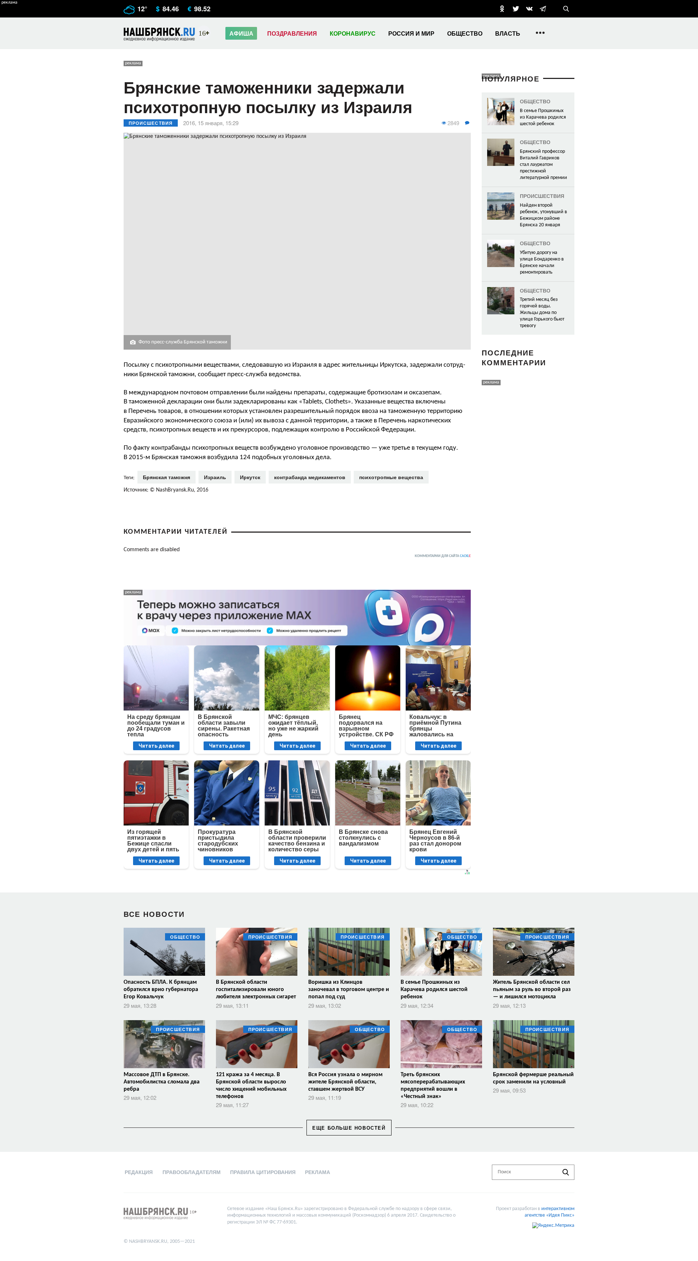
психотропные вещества (391, 477)
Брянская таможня (166, 477)
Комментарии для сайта (443, 556)
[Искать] (565, 1172)
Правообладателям (192, 1172)
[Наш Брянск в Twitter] (516, 8)
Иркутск (250, 477)
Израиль (215, 477)
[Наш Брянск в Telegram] (542, 8)
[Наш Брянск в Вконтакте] (529, 8)
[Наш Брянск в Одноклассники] (502, 8)
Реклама (317, 1172)
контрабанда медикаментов (309, 477)
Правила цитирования (263, 1172)
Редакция (139, 1172)
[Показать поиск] (566, 9)
